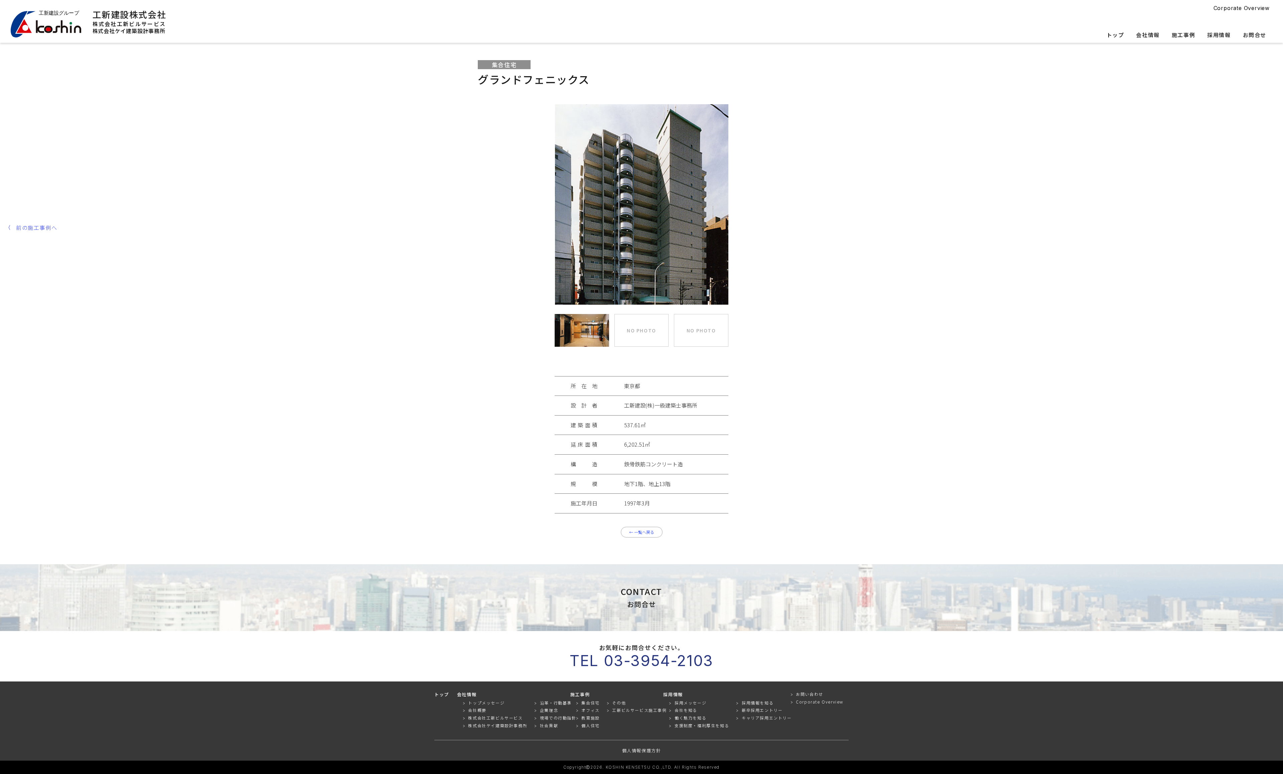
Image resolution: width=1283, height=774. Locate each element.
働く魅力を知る (690, 718)
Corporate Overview (1242, 8)
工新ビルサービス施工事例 (639, 710)
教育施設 (590, 718)
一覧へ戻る (641, 532)
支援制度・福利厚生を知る (702, 725)
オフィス (590, 710)
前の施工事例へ (36, 227)
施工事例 (1183, 35)
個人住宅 (590, 725)
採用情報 (1219, 35)
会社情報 (1147, 35)
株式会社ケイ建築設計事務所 (129, 31)
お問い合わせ (809, 694)
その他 (619, 703)
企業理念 (549, 710)
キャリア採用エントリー (767, 718)
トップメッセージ (486, 703)
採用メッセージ (690, 703)
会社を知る (686, 710)
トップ (1115, 35)
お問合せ (1254, 35)
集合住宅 (590, 703)
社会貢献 (549, 725)
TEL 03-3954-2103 (641, 660)
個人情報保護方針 (641, 750)
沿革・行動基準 (556, 703)
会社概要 (477, 710)
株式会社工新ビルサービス (129, 24)
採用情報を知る (757, 703)
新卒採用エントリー (762, 710)
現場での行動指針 (558, 718)
